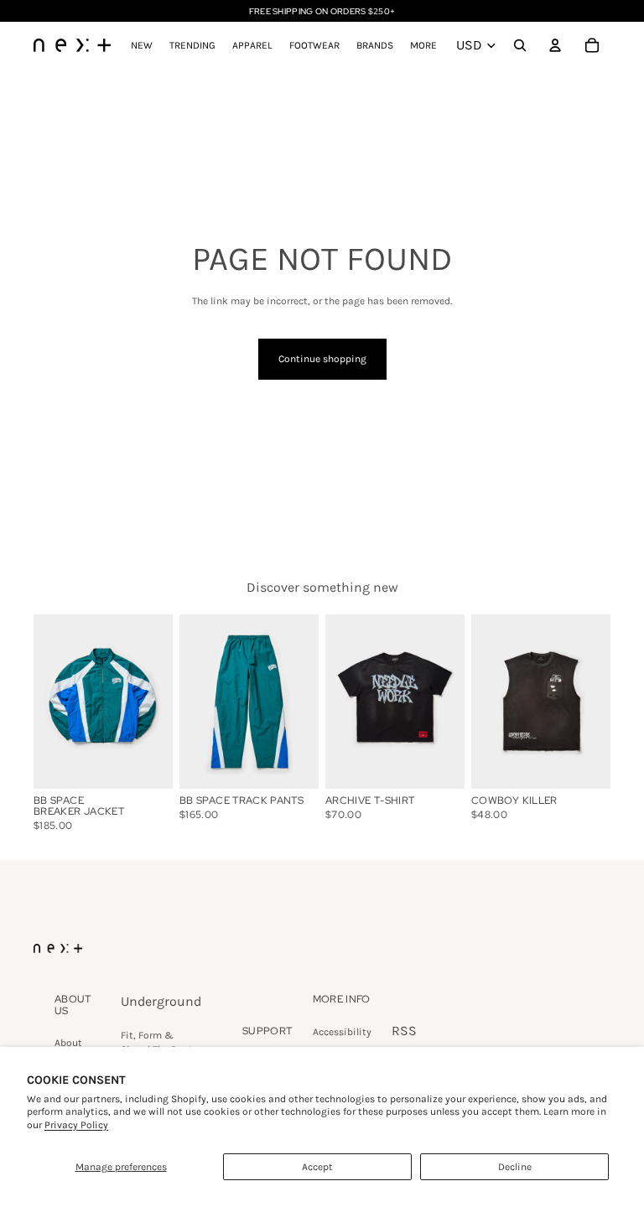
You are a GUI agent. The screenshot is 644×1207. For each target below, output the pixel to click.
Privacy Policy (76, 1125)
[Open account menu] (555, 45)
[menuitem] (423, 45)
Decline (515, 1167)
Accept (317, 1167)
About (68, 1043)
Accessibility (342, 1032)
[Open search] (519, 45)
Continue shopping (322, 359)
